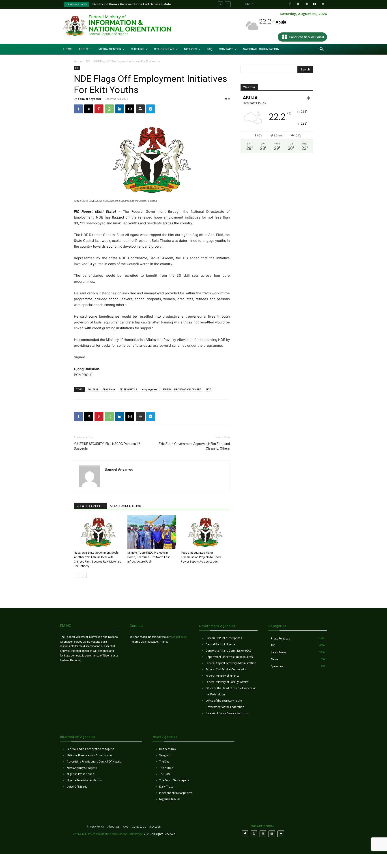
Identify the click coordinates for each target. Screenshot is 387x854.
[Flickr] (323, 4)
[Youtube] (315, 4)
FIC (88, 61)
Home (78, 61)
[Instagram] (306, 4)
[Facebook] (290, 4)
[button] (321, 49)
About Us (113, 827)
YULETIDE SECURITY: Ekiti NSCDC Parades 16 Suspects (107, 446)
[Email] (129, 108)
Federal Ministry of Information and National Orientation (107, 834)
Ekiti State (109, 389)
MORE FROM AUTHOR (125, 506)
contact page (179, 637)
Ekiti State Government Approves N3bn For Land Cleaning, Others (194, 446)
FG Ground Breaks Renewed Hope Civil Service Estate (131, 4)
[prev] (220, 4)
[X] (88, 108)
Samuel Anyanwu (89, 98)
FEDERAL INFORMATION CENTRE (182, 389)
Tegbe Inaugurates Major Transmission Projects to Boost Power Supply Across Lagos (201, 557)
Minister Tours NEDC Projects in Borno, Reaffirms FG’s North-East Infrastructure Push (148, 557)
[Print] (140, 108)
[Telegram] (150, 108)
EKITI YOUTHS (128, 389)
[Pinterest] (99, 108)
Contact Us (139, 827)
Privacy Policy (95, 827)
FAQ (125, 827)
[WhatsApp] (109, 108)
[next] (227, 4)
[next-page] (84, 575)
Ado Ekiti (93, 389)
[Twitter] (298, 4)
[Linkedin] (119, 108)
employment (150, 389)
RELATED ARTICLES (91, 506)
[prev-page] (77, 575)
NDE (208, 389)
